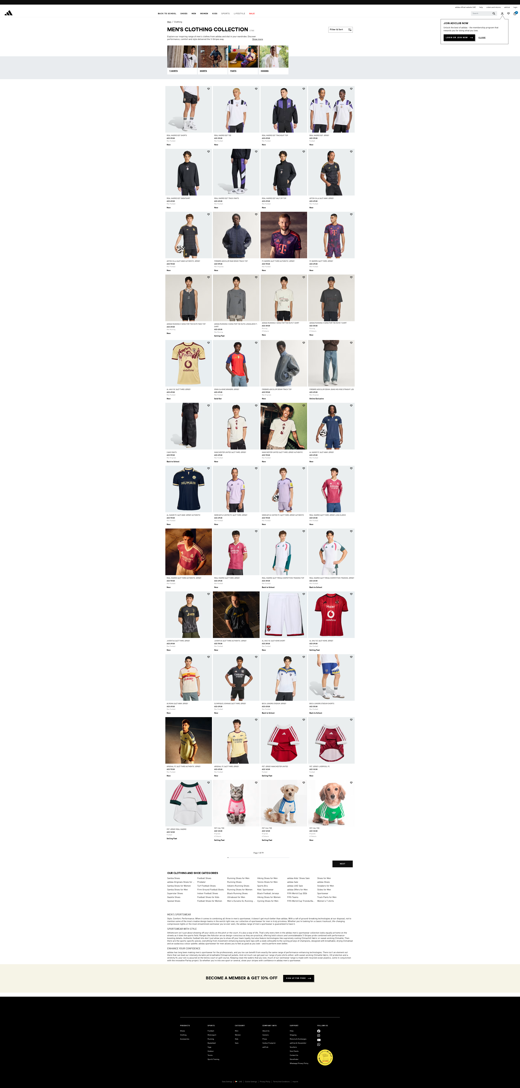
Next (342, 864)
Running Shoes (234, 882)
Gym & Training (213, 1059)
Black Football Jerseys (268, 893)
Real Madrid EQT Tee (222, 135)
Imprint (295, 1082)
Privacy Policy (265, 1082)
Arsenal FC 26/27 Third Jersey (226, 766)
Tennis (210, 1055)
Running (211, 1039)
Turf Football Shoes (206, 886)
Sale (236, 1043)
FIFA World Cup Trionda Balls (301, 901)
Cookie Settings (251, 1082)
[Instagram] (318, 1035)
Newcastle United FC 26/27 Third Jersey (230, 515)
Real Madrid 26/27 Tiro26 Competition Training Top (283, 578)
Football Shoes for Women (209, 901)
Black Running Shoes (237, 893)
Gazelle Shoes (173, 897)
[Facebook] (318, 1031)
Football (211, 1031)
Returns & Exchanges (298, 1039)
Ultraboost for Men (236, 897)
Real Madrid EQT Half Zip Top (274, 198)
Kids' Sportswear (265, 890)
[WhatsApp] (318, 1044)
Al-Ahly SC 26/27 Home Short (273, 641)
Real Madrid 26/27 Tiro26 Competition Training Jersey (331, 578)
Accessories (184, 1039)
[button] (167, 13)
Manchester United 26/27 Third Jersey (230, 452)
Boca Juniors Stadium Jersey (274, 704)
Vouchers (293, 1047)
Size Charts (294, 1051)
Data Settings (227, 1082)
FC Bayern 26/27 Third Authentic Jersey (278, 261)
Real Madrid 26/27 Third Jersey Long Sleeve (327, 515)
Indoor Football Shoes (207, 893)
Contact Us (294, 1055)
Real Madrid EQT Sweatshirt (178, 198)
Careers (265, 1035)
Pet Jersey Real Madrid (176, 829)
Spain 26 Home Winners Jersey (226, 389)
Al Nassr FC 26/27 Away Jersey (321, 452)
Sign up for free (296, 978)
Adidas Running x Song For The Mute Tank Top (186, 324)
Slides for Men (324, 890)
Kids (236, 1039)
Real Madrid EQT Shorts (177, 135)
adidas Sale (292, 882)
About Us (265, 1031)
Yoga (209, 1047)
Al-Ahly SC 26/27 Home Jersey (321, 641)
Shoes (182, 1031)
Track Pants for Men (327, 897)
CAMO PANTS (172, 452)
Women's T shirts (325, 901)
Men (169, 22)
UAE (240, 1082)
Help (291, 1031)
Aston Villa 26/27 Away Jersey (321, 198)
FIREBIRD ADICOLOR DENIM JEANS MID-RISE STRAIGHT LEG (331, 389)
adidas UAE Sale (295, 886)
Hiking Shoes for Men (267, 878)
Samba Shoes (173, 878)
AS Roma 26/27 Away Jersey (177, 704)
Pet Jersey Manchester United (275, 766)
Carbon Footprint (268, 1043)
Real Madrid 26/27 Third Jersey (227, 578)
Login (515, 7)
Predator (201, 882)
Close (482, 38)
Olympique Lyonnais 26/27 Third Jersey (230, 704)
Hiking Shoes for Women (269, 897)
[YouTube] (319, 1040)
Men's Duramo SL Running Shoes (241, 901)
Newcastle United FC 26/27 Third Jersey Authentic (283, 515)
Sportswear (322, 893)
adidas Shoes (323, 882)
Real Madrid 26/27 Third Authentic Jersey (184, 578)
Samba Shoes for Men (177, 890)
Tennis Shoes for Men (267, 882)
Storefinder (294, 1059)
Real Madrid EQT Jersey (319, 135)
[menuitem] (167, 13)
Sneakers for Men (325, 886)
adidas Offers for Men (297, 890)
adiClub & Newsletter (298, 1043)
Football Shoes (204, 878)
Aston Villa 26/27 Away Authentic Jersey (183, 261)
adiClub (265, 1047)
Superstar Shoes (175, 893)
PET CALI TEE (219, 828)
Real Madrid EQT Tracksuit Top (275, 135)
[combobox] (484, 13)
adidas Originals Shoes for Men (181, 882)
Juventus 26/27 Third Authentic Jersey (230, 641)
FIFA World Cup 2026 (297, 893)
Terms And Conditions (281, 1082)
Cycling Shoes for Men (267, 901)
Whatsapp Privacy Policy (299, 1063)
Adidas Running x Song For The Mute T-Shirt (280, 323)
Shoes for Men (324, 878)
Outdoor (211, 1051)
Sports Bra (262, 886)
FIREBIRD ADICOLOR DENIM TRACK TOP (277, 389)
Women (238, 1035)
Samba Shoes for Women (179, 886)
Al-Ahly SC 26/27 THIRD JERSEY (179, 389)
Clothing (178, 22)
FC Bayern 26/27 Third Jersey (321, 261)
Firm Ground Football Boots (210, 890)
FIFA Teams (292, 897)
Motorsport (212, 1035)
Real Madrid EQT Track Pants (226, 198)
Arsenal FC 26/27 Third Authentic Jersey (183, 766)
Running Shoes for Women (239, 890)
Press (264, 1039)
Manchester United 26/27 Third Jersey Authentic (282, 452)
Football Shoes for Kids (208, 897)
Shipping (293, 1035)
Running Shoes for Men (238, 878)
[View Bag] (515, 14)
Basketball (212, 1043)
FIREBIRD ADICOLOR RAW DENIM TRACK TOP (231, 261)
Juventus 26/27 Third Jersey (178, 641)
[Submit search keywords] (494, 13)
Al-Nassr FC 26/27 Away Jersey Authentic (183, 515)
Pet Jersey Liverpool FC (319, 766)
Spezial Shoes (173, 901)
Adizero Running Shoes (238, 886)
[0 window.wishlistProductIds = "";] (508, 13)
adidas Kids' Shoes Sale (298, 878)
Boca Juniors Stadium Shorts (321, 704)
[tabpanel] (260, 479)
